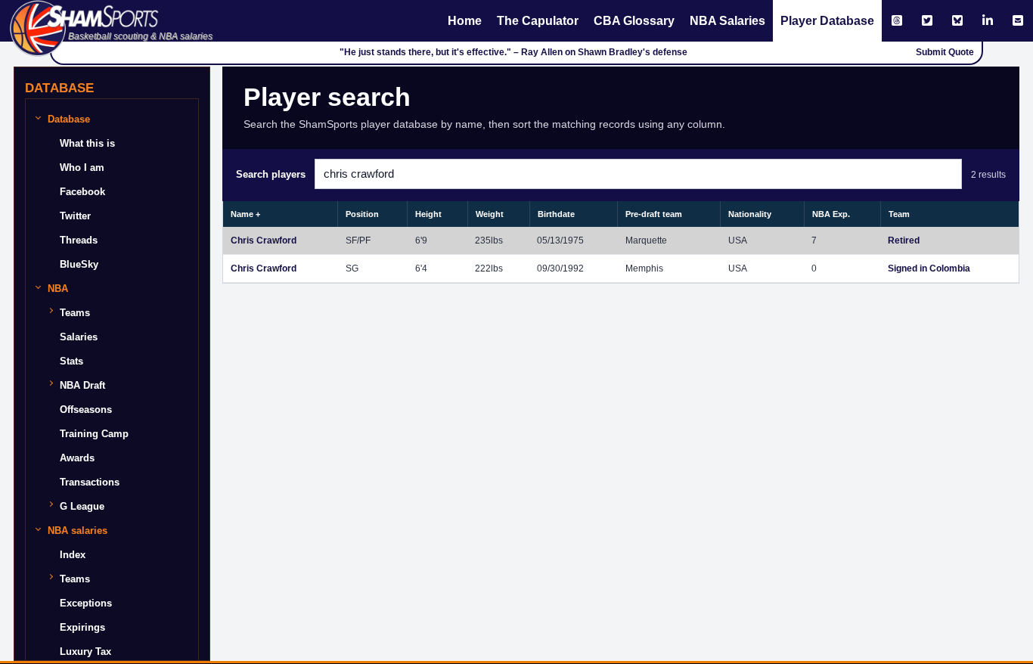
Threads (79, 240)
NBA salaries (77, 530)
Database (69, 119)
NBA (58, 288)
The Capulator (538, 20)
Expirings (82, 627)
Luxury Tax (85, 651)
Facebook (82, 191)
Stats (71, 361)
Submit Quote (945, 52)
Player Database (827, 20)
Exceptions (86, 603)
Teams (75, 312)
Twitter (75, 216)
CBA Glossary (634, 20)
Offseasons (86, 409)
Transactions (89, 482)
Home (465, 20)
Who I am (82, 167)
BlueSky (79, 264)
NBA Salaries (727, 20)
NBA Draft (82, 385)
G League (82, 506)
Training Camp (94, 433)
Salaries (79, 337)
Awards (77, 458)
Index (72, 554)
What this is (87, 143)
